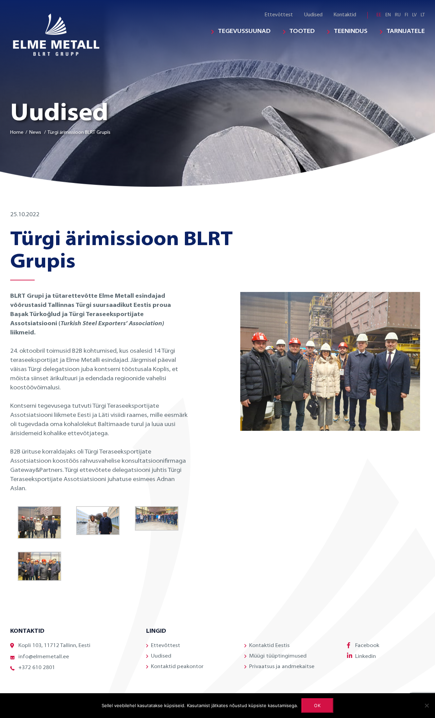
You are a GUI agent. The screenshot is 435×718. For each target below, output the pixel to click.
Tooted (302, 32)
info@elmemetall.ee (43, 657)
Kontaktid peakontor (177, 666)
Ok (317, 705)
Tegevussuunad (244, 32)
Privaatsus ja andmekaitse (281, 666)
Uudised (313, 15)
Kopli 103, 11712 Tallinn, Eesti (54, 645)
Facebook (367, 645)
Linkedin (365, 656)
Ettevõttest (278, 15)
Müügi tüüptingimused (278, 656)
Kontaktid (344, 15)
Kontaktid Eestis (269, 645)
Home (16, 132)
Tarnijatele (405, 32)
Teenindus (350, 32)
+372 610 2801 (36, 667)
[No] (426, 705)
